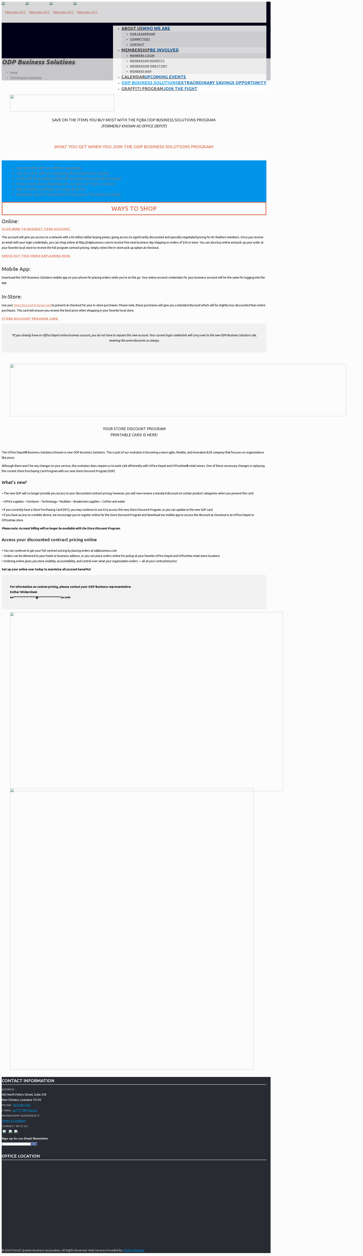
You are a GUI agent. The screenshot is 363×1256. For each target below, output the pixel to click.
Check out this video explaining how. (36, 256)
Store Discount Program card (32, 305)
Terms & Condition (14, 1120)
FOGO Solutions (134, 1250)
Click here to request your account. (36, 229)
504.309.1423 (22, 1105)
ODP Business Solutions (26, 77)
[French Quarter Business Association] (49, 12)
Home (14, 72)
